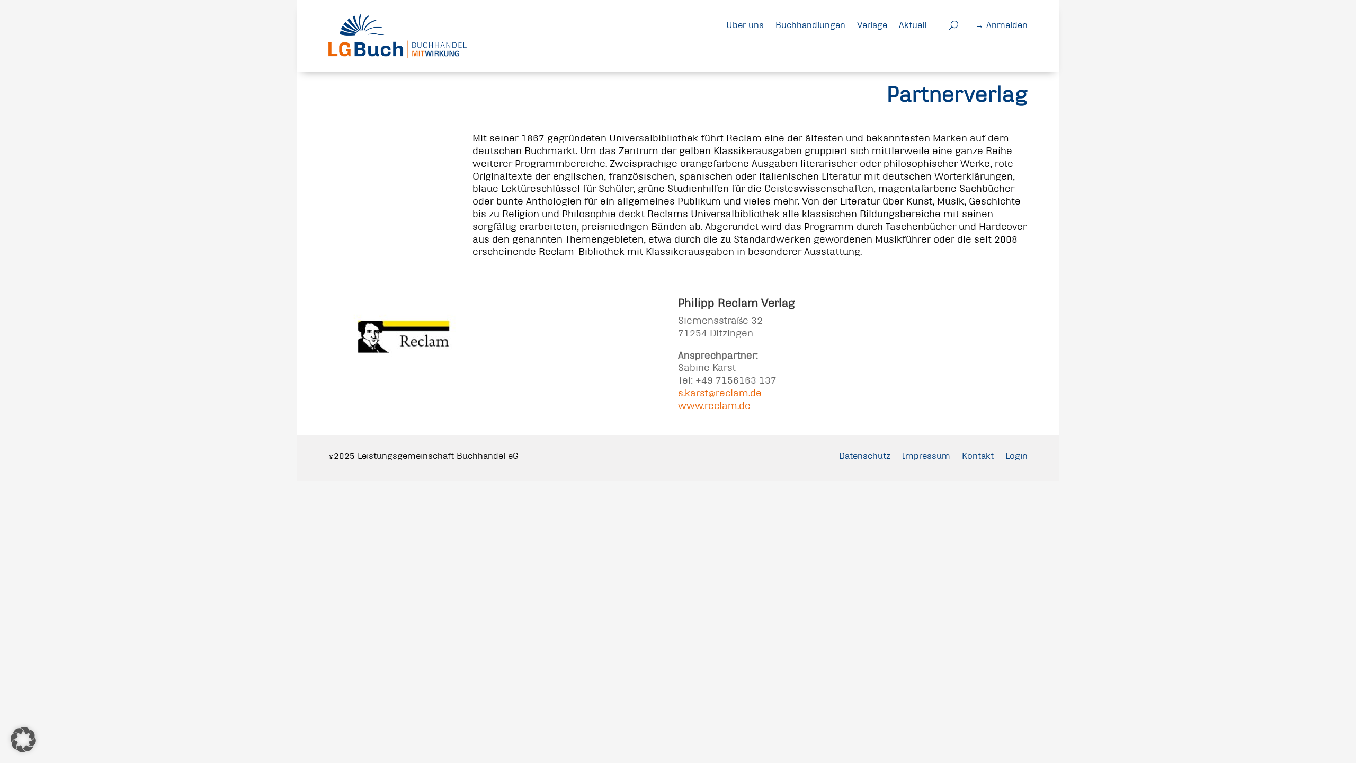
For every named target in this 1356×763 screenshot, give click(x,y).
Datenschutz (864, 455)
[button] (23, 739)
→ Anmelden (1001, 24)
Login (1016, 455)
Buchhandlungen (810, 24)
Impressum (926, 455)
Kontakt (978, 455)
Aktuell (912, 24)
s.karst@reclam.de (720, 393)
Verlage (872, 24)
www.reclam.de (714, 406)
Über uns (745, 24)
